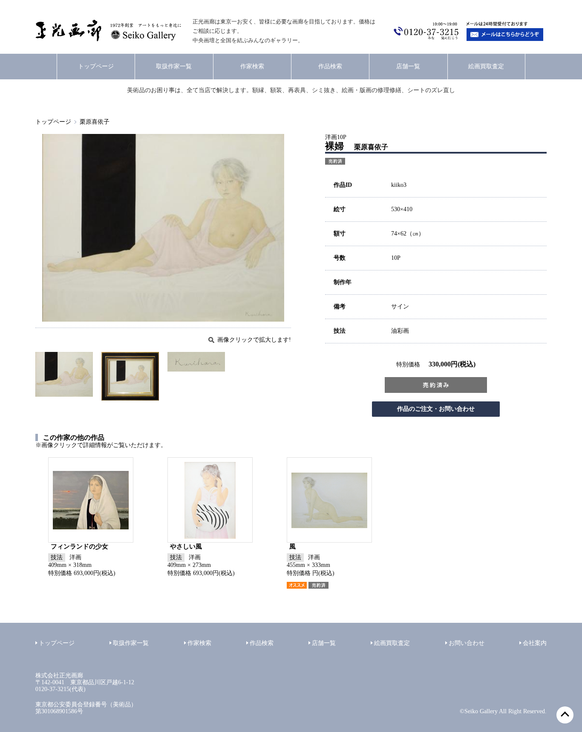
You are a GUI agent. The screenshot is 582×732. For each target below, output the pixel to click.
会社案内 (535, 643)
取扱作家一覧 (174, 66)
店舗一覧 (408, 66)
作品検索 (330, 66)
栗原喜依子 (94, 122)
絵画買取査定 (486, 66)
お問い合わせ (466, 643)
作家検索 (252, 66)
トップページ (96, 66)
